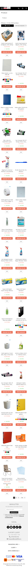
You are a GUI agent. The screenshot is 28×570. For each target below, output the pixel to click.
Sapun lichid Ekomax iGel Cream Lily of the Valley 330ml (7, 230)
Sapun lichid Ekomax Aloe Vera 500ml (7, 319)
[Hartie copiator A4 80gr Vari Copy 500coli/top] (21, 437)
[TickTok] (17, 527)
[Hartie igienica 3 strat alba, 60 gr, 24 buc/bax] (7, 345)
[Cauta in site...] (26, 8)
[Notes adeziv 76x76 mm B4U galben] (21, 99)
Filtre (8, 25)
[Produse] (2, 9)
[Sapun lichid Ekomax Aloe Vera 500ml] (7, 311)
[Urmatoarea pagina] (25, 498)
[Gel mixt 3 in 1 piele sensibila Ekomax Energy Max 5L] (21, 221)
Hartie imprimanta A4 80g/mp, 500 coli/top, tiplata (21, 44)
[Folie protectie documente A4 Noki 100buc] (21, 470)
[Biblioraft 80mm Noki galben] (21, 405)
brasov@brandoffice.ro (15, 539)
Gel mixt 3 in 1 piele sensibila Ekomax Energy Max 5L (21, 230)
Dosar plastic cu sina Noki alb (7, 73)
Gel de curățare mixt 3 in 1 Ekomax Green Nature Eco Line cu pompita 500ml (21, 353)
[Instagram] (20, 527)
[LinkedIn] (14, 527)
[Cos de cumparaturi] (22, 8)
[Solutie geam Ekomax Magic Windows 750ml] (21, 251)
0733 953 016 (15, 537)
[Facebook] (8, 527)
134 (22, 497)
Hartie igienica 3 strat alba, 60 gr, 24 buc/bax (7, 353)
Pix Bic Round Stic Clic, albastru (21, 170)
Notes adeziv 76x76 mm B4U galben (21, 108)
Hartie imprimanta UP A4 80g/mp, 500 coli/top (7, 44)
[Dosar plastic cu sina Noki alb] (7, 65)
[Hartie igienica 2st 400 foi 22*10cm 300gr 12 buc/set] (7, 192)
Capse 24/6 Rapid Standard (21, 289)
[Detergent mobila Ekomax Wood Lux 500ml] (21, 375)
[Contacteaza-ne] (18, 8)
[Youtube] (11, 527)
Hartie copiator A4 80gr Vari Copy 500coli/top (21, 446)
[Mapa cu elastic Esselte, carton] (7, 99)
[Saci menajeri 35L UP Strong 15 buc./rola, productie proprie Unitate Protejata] (21, 65)
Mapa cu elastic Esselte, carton (7, 108)
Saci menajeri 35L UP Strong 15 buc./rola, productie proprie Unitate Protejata (21, 73)
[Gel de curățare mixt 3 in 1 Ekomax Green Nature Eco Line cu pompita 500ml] (21, 345)
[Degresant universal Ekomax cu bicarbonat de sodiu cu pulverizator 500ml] (7, 162)
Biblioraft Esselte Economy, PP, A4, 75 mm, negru (21, 319)
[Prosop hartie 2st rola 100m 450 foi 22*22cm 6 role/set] (7, 405)
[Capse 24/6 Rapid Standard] (21, 281)
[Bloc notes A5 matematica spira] (7, 132)
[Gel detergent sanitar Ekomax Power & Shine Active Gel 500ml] (7, 251)
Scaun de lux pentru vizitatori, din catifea (7, 479)
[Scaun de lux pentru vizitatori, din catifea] (7, 470)
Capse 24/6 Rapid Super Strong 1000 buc (7, 289)
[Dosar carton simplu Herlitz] (21, 192)
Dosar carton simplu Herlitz (21, 200)
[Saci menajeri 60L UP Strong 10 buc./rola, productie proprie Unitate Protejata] (21, 132)
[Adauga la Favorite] (7, 55)
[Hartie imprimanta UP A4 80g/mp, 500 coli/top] (7, 35)
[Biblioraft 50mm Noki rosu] (7, 437)
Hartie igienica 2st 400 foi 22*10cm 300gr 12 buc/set (7, 200)
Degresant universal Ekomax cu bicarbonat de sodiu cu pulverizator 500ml (7, 170)
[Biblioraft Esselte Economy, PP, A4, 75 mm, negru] (21, 311)
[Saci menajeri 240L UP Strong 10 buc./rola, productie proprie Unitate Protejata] (7, 375)
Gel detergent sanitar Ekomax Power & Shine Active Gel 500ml (7, 260)
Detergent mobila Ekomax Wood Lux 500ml (21, 383)
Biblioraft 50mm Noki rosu (7, 446)
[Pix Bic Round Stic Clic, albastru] (21, 162)
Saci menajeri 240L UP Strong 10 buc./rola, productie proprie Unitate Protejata (7, 383)
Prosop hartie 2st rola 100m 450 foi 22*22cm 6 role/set (7, 413)
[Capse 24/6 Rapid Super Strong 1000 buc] (7, 281)
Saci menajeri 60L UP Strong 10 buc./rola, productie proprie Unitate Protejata (21, 141)
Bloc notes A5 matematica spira (7, 141)
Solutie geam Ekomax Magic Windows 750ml (21, 260)
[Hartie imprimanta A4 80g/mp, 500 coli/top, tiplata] (21, 35)
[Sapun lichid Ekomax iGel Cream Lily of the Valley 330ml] (7, 221)
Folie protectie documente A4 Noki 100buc (21, 479)
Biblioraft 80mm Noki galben (21, 413)
